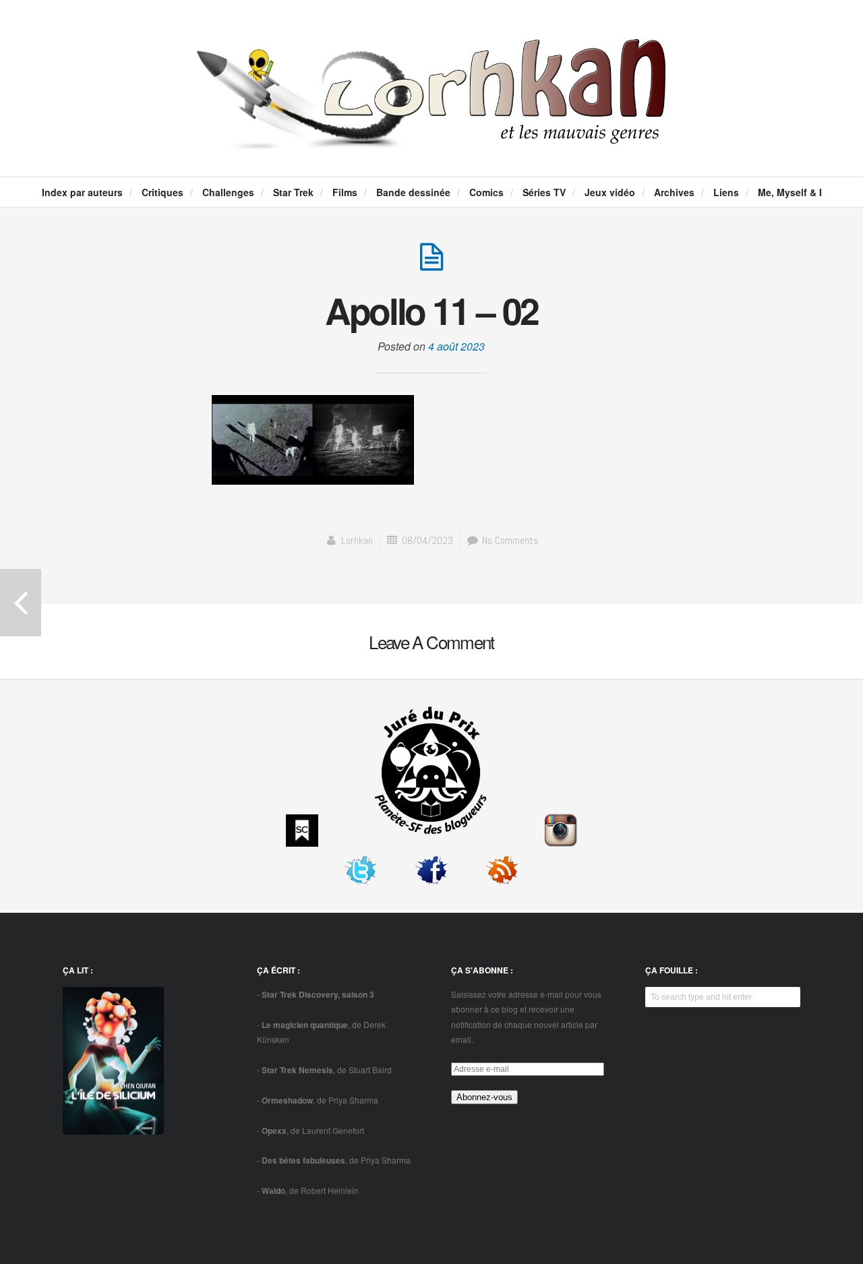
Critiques (162, 192)
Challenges (228, 192)
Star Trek (293, 192)
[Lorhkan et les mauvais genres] (431, 138)
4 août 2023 (456, 346)
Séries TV (544, 192)
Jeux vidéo (610, 192)
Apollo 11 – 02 (431, 310)
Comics (486, 192)
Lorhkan (357, 540)
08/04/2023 (427, 540)
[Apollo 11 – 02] (431, 264)
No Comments (509, 540)
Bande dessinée (413, 192)
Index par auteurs (82, 192)
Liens (726, 192)
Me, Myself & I (790, 192)
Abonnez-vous (484, 1097)
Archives (674, 192)
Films (344, 192)
